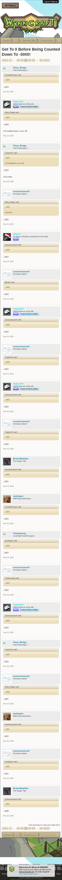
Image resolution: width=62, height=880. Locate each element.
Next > (46, 60)
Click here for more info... (28, 874)
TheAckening (19, 533)
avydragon (18, 496)
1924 (25, 60)
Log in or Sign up (50, 2)
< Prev (5, 60)
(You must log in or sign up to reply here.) (44, 825)
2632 (41, 60)
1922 (18, 60)
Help (58, 874)
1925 (29, 60)
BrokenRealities (20, 458)
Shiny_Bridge (19, 68)
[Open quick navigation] (59, 40)
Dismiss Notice (53, 866)
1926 (33, 60)
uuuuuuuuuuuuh (21, 191)
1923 (22, 60)
